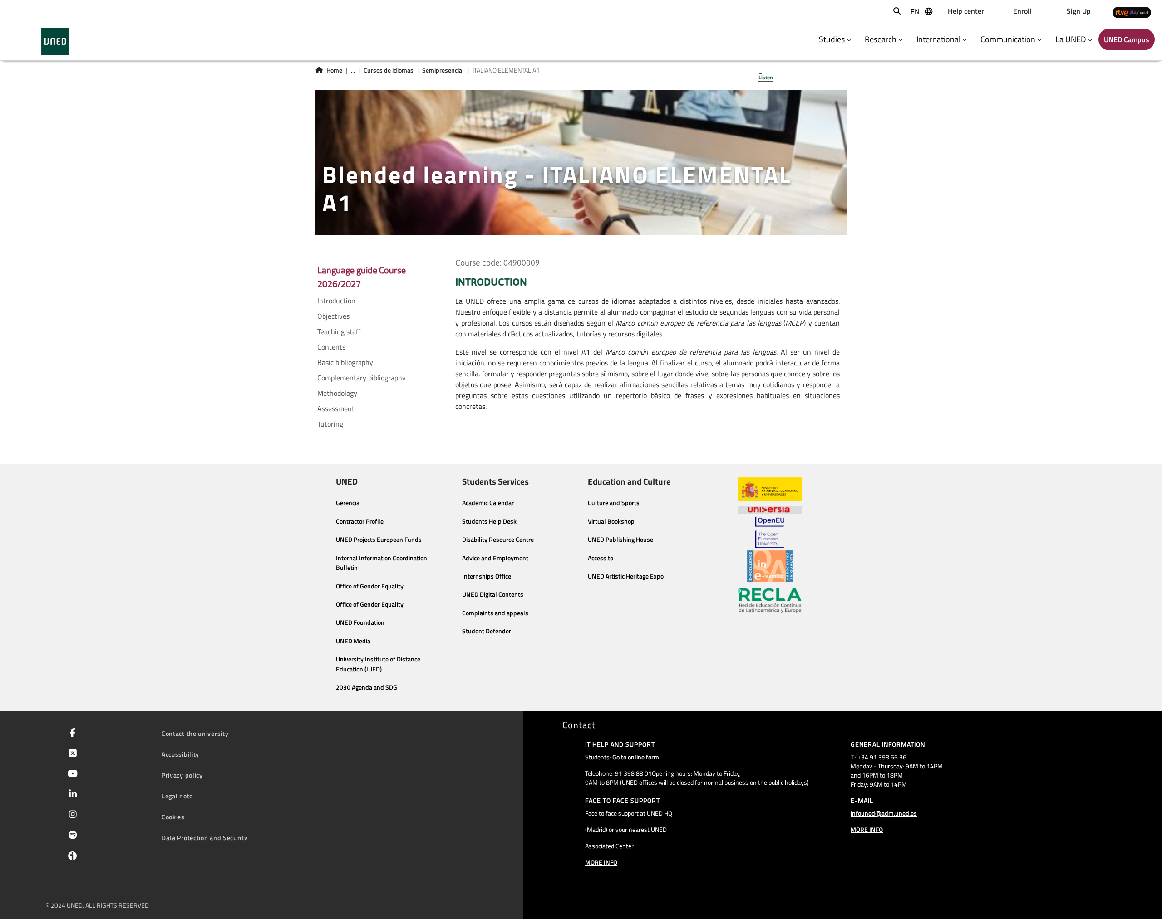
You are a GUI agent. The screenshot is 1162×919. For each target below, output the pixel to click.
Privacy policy (182, 775)
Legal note (177, 796)
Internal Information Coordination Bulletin (381, 563)
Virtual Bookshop (611, 521)
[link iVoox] (70, 857)
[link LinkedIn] (71, 794)
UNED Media (353, 641)
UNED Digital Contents (492, 594)
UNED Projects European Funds (379, 540)
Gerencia (347, 503)
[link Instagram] (71, 815)
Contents (331, 346)
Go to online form (635, 757)
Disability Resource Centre (498, 540)
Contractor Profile (360, 521)
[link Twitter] (71, 754)
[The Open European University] (769, 532)
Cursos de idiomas (389, 70)
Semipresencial (443, 70)
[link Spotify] (71, 836)
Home (334, 70)
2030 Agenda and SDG (366, 687)
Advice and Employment (495, 558)
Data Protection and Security (205, 837)
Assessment (336, 408)
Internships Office (486, 576)
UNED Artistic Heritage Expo (626, 576)
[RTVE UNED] (1132, 12)
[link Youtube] (71, 774)
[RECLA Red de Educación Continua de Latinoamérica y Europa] (770, 599)
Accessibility (180, 754)
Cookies (173, 817)
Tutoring (330, 423)
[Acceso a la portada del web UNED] (55, 41)
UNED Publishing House (620, 540)
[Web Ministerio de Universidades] (770, 489)
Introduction (336, 300)
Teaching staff (338, 331)
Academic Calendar (488, 503)
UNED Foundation (360, 622)
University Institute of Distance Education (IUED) (378, 664)
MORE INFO (601, 862)
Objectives (333, 316)
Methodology (337, 393)
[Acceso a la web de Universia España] (770, 508)
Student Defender (486, 631)
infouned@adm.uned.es (884, 813)
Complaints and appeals (495, 613)
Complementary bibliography (361, 377)
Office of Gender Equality (370, 586)
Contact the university (195, 733)
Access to (600, 558)
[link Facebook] (71, 733)
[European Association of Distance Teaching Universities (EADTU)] (770, 566)
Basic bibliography (345, 362)
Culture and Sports (614, 503)
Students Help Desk (489, 521)
